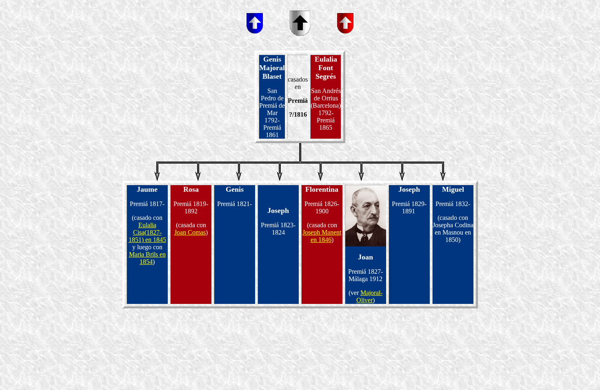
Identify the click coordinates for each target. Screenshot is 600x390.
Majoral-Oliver (369, 296)
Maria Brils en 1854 (147, 258)
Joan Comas (190, 232)
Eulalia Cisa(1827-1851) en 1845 (147, 232)
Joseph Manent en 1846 (321, 236)
